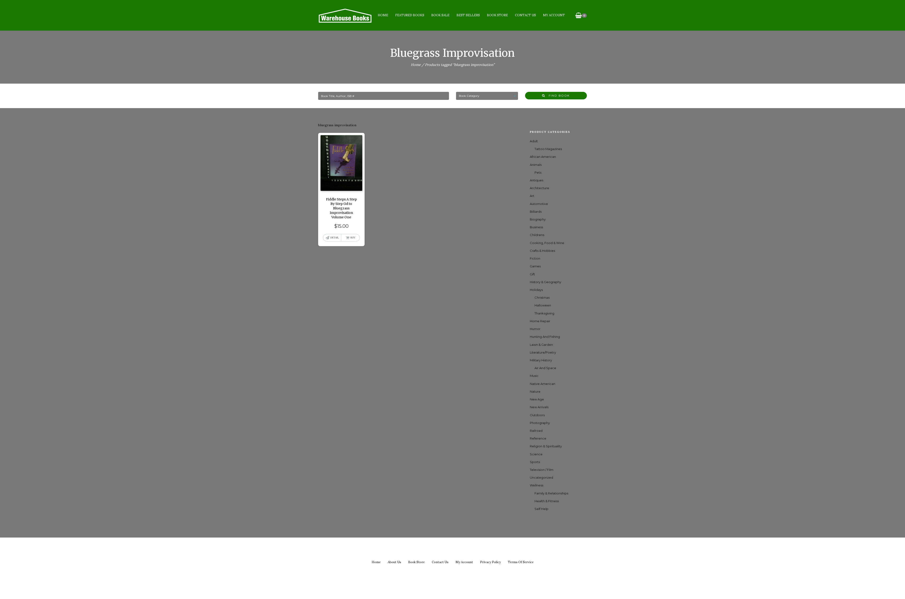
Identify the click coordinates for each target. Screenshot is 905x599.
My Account (554, 15)
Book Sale (440, 15)
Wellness (536, 485)
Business (536, 227)
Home (383, 15)
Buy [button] (352, 237)
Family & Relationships (551, 493)
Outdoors (537, 415)
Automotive (539, 204)
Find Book (557, 95)
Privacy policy (490, 562)
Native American (542, 384)
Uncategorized (541, 477)
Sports (535, 462)
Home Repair (540, 321)
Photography (540, 423)
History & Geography (545, 282)
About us (394, 562)
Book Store (497, 15)
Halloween (543, 305)
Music (534, 376)
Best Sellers (468, 15)
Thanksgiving (544, 313)
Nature (535, 391)
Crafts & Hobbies (542, 251)
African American (543, 157)
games (535, 266)
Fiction (535, 258)
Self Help (541, 509)
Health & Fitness (547, 501)
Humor (535, 329)
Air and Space (545, 368)
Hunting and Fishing (545, 336)
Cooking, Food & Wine (547, 243)
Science (536, 454)
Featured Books (409, 15)
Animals (536, 165)
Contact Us (525, 15)
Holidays (536, 290)
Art (532, 196)
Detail (334, 237)
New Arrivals (539, 407)
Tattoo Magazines (548, 149)
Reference (538, 438)
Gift (532, 274)
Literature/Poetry (543, 352)
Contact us (440, 562)
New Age (537, 399)
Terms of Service (521, 562)
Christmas (542, 297)
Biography (538, 219)
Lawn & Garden (541, 344)
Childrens (537, 235)
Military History (541, 360)
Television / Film (541, 470)
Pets (538, 172)
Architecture (539, 188)
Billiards (536, 211)
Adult (534, 141)
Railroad (536, 430)
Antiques (536, 180)
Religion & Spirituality (546, 446)
